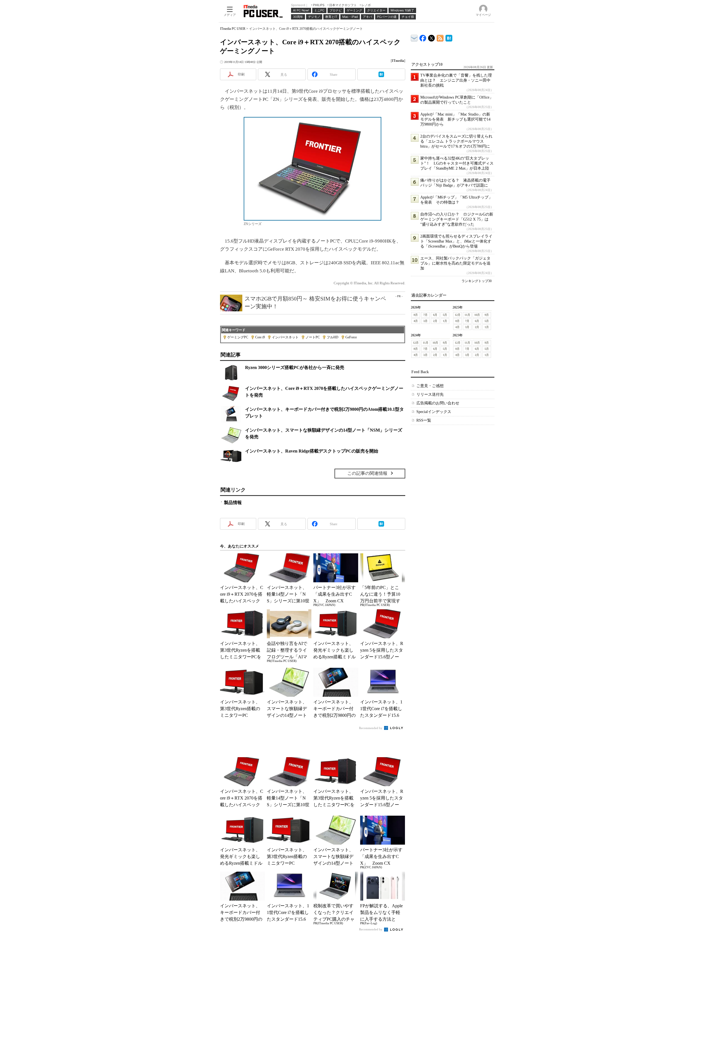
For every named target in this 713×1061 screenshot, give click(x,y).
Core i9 (260, 337)
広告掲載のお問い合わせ (437, 403)
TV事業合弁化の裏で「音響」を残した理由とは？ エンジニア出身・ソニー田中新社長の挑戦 (456, 80)
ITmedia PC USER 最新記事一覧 (440, 37)
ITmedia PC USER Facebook (422, 37)
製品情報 (233, 502)
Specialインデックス (433, 412)
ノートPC (313, 337)
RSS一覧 (423, 420)
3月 (425, 320)
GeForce (351, 337)
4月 (416, 320)
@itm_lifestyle (431, 37)
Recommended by (371, 728)
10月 (477, 314)
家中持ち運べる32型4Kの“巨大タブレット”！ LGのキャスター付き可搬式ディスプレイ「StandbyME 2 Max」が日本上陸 (457, 163)
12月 (457, 314)
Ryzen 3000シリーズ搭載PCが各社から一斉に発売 (294, 367)
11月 (467, 314)
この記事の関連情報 (367, 473)
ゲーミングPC (237, 337)
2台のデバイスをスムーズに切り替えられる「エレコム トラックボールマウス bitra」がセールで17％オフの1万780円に (456, 141)
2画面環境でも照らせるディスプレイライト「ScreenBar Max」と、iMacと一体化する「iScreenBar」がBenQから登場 (456, 241)
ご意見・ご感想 (430, 386)
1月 (445, 320)
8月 (416, 314)
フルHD (332, 337)
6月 (435, 314)
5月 (445, 314)
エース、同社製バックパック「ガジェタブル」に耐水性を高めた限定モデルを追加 (455, 263)
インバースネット (285, 337)
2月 (435, 320)
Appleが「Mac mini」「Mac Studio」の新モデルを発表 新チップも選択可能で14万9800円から (455, 119)
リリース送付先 (430, 394)
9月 (487, 314)
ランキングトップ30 (477, 281)
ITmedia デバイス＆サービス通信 (414, 37)
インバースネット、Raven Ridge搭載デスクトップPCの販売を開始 (311, 451)
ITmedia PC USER (232, 29)
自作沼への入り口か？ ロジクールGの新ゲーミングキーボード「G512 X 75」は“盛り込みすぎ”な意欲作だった (456, 219)
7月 (425, 314)
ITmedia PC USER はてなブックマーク (448, 37)
